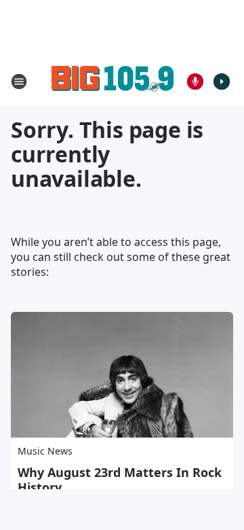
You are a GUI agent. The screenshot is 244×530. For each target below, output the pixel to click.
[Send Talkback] (195, 81)
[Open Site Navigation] (19, 81)
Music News (45, 450)
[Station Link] (113, 81)
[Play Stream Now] (222, 81)
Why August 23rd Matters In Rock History (120, 480)
